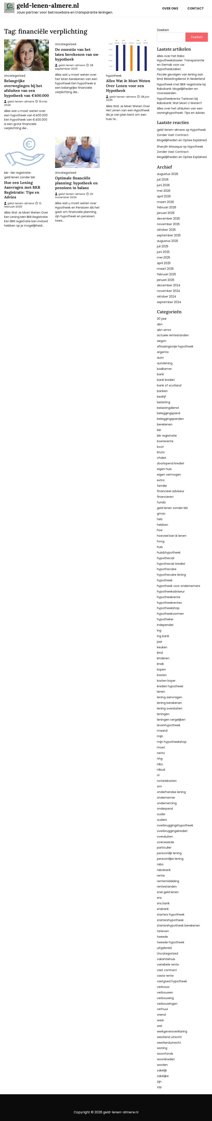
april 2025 (164, 263)
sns (159, 898)
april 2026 (164, 196)
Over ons (170, 8)
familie (162, 486)
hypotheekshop (168, 608)
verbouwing (165, 998)
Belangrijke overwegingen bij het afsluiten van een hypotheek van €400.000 (26, 88)
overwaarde (165, 842)
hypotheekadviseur (171, 591)
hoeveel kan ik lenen (171, 536)
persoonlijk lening (169, 853)
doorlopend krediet (170, 463)
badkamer (164, 369)
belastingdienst (168, 408)
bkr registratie (21, 173)
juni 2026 (163, 185)
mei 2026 (163, 191)
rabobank (164, 870)
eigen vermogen (169, 474)
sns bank (163, 903)
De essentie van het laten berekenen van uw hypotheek (77, 54)
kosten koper (166, 681)
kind (160, 653)
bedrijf (161, 397)
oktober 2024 (166, 296)
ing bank (163, 636)
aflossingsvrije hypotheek (175, 346)
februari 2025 (166, 274)
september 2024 (169, 302)
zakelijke (163, 1076)
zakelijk (162, 1070)
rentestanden (167, 886)
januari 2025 (165, 280)
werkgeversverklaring (172, 1031)
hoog (160, 541)
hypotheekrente (168, 597)
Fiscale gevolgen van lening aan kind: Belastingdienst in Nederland (181, 76)
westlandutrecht (169, 1043)
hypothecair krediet (171, 564)
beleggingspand (168, 413)
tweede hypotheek (170, 942)
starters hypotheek (170, 914)
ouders (162, 820)
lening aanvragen (169, 697)
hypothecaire (166, 569)
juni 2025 (163, 252)
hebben (162, 525)
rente (161, 875)
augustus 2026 (167, 174)
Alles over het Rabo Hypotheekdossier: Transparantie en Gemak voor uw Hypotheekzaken (180, 62)
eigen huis (164, 469)
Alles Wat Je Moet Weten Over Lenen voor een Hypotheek (128, 85)
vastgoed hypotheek (172, 981)
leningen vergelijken (171, 720)
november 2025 (168, 224)
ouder (161, 814)
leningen (163, 714)
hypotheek (114, 76)
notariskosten (167, 781)
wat (159, 1026)
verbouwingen (167, 1004)
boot (160, 447)
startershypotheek (170, 920)
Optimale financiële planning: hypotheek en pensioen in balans (76, 183)
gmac (161, 513)
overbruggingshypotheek (175, 825)
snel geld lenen (168, 892)
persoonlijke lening (170, 859)
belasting (163, 402)
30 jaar (162, 319)
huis (160, 547)
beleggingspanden (170, 419)
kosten (162, 675)
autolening (164, 363)
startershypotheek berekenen (178, 925)
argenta (163, 352)
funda (161, 502)
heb (160, 519)
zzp (159, 1087)
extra (160, 480)
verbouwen (165, 992)
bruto (161, 452)
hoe (160, 530)
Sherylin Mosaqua (169, 147)
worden (162, 1065)
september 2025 (169, 235)
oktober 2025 (166, 230)
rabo (160, 864)
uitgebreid (164, 948)
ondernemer (166, 798)
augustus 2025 (167, 241)
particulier (164, 847)
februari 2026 (166, 207)
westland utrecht (169, 1037)
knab (160, 664)
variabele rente (168, 964)
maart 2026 (165, 202)
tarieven (163, 931)
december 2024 (168, 285)
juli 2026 (163, 179)
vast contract (167, 970)
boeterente (165, 441)
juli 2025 (162, 246)
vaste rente (165, 976)
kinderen (163, 658)
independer (165, 625)
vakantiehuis (166, 959)
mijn (160, 736)
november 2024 (168, 291)
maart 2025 (165, 269)
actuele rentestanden (173, 335)
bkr (6, 173)
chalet (161, 458)
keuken (162, 647)
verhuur (162, 1009)
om (159, 786)
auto (160, 358)
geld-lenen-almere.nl (48, 5)
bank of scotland (169, 385)
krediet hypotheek (170, 686)
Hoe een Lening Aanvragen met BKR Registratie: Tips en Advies (22, 189)
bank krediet (166, 380)
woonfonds (165, 1054)
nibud (161, 770)
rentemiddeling (168, 881)
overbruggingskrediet (172, 831)
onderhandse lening (171, 792)
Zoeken (163, 30)
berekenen (164, 424)
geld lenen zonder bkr (19, 177)
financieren (165, 497)
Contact (195, 8)
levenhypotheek (168, 725)
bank (160, 374)
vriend (161, 1015)
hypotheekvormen (170, 614)
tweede (162, 937)
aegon (161, 341)
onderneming (167, 803)
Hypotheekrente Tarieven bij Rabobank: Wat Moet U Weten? (179, 101)
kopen (161, 669)
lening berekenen (169, 703)
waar (160, 1020)
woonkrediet (166, 1059)
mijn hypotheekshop (172, 742)
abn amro (164, 330)
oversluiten (165, 836)
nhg (160, 759)
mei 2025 (163, 257)
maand (162, 731)
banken (162, 391)
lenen (161, 692)
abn (160, 324)
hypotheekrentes (169, 603)
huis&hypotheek (169, 552)
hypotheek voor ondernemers (178, 586)
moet (161, 747)
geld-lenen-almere (20, 101)
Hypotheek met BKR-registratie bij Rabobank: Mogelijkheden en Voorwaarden (181, 88)
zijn (159, 1082)
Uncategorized (14, 76)
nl (158, 775)
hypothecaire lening (171, 575)
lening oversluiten (169, 708)
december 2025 (168, 218)
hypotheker (165, 619)
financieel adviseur (170, 491)
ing (159, 630)
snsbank (163, 909)
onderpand (165, 808)
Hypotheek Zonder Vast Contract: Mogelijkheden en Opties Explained (182, 135)
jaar (159, 642)
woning (162, 1048)
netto (161, 753)
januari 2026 (166, 213)
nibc (160, 764)
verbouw (163, 987)
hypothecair (166, 558)
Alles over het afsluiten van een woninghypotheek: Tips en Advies (181, 110)
